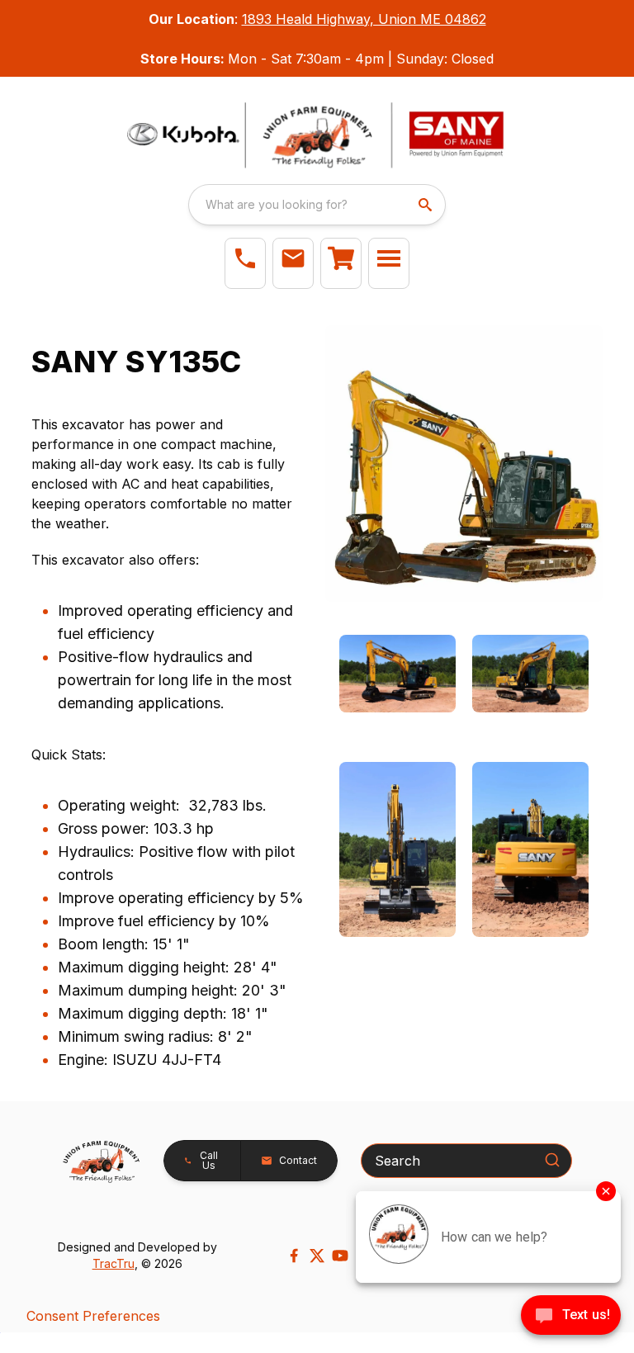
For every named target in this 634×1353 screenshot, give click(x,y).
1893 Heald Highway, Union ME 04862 (364, 19)
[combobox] (317, 205)
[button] (245, 263)
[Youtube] (340, 1255)
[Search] (552, 1160)
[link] (341, 263)
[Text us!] (571, 1316)
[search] (427, 205)
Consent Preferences (93, 1316)
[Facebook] (294, 1255)
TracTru (113, 1263)
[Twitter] (317, 1255)
